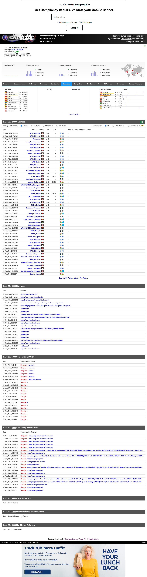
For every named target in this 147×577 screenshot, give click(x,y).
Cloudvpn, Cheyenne (33, 179)
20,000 (14, 122)
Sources (6, 84)
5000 (14, 286)
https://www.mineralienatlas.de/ (32, 297)
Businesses (134, 126)
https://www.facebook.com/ (30, 320)
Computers (78, 84)
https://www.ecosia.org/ (29, 294)
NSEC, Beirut (36, 176)
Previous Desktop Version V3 (75, 539)
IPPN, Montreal (35, 165)
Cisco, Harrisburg (34, 168)
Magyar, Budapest (34, 182)
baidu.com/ (25, 308)
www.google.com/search (36, 462)
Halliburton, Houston (33, 170)
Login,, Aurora (35, 274)
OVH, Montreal (35, 133)
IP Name (36, 126)
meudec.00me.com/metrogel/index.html (35, 300)
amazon (31, 365)
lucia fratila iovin (35, 379)
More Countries (74, 114)
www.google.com (33, 464)
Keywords (43, 84)
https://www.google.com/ (36, 453)
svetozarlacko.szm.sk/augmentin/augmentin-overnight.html (42, 303)
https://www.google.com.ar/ (37, 485)
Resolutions (91, 84)
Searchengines (19, 84)
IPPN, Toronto (36, 191)
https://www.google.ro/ (35, 459)
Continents (55, 84)
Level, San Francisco (33, 142)
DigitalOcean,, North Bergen (31, 271)
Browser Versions (135, 84)
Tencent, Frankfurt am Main (31, 257)
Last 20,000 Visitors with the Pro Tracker (73, 278)
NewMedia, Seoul (34, 173)
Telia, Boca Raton (34, 225)
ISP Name (62, 126)
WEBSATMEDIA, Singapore (31, 185)
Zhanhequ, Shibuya (34, 214)
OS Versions (108, 84)
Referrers (32, 84)
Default (25, 126)
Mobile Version (94, 539)
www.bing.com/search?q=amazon (41, 436)
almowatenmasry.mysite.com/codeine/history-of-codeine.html (42, 329)
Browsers (120, 84)
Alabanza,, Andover (34, 150)
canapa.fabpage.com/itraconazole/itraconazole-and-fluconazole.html (45, 317)
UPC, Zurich (36, 162)
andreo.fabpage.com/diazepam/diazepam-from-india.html (41, 314)
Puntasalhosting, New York (31, 262)
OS (99, 84)
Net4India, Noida (35, 222)
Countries (66, 84)
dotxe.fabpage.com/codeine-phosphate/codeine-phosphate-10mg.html (45, 306)
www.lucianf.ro (17, 50)
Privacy (143, 542)
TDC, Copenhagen (34, 196)
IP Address (49, 126)
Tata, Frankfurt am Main (32, 219)
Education (119, 126)
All (108, 126)
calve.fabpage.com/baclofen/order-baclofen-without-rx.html (42, 340)
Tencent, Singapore (34, 153)
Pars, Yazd (37, 139)
